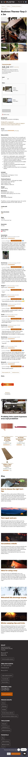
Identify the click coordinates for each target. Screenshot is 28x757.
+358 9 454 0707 (7, 665)
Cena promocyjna (6, 64)
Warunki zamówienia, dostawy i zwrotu (9, 716)
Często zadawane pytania (7, 675)
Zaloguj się (4, 723)
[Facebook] (2, 689)
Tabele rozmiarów (5, 741)
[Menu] (1, 2)
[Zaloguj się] (21, 2)
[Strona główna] (9, 2)
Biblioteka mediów (5, 744)
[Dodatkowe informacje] (2, 69)
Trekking (8, 6)
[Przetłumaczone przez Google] (6, 241)
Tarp (2, 213)
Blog (3, 738)
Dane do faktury (5, 682)
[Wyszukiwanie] (19, 2)
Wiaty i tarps (4, 8)
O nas (3, 747)
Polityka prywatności (6, 730)
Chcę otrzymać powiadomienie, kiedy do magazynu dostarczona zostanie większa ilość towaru (13, 124)
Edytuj (8, 753)
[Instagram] (5, 689)
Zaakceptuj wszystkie (16, 753)
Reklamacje (4, 706)
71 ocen (16, 130)
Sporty (3, 6)
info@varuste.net (5, 667)
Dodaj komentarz (15, 372)
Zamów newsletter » (7, 694)
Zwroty (3, 702)
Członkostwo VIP (5, 727)
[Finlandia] (26, 2)
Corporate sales (5, 678)
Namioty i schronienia (16, 6)
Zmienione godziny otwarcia (7, 659)
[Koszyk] (23, 2)
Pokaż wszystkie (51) (6, 372)
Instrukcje (4, 709)
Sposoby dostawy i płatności (7, 712)
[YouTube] (8, 689)
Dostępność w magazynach (7, 122)
